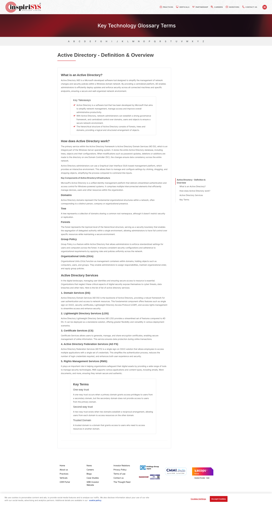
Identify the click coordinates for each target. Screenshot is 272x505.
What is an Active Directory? (192, 186)
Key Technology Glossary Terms (137, 25)
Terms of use (119, 474)
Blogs (89, 474)
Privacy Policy (120, 469)
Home (62, 465)
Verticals (63, 478)
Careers (90, 469)
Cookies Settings (198, 499)
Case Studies (93, 478)
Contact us (118, 478)
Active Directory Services (191, 195)
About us (64, 469)
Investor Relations (121, 465)
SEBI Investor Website (93, 483)
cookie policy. (95, 500)
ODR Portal (65, 482)
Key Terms (184, 199)
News (89, 465)
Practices (64, 474)
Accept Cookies (218, 499)
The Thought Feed (121, 482)
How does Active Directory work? (194, 191)
